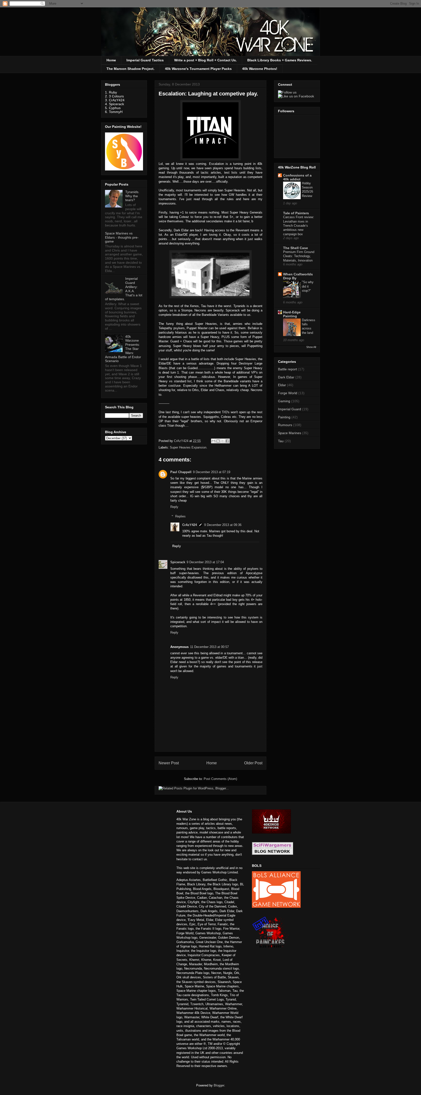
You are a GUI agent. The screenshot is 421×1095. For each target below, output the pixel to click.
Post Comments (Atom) (220, 779)
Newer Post (169, 763)
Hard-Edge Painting (292, 314)
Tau (281, 441)
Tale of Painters (296, 213)
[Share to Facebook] (227, 441)
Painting (284, 417)
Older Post (253, 763)
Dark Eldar (286, 377)
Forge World (287, 393)
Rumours (285, 425)
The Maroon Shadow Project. (130, 69)
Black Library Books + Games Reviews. (279, 60)
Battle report (287, 369)
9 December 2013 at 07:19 (211, 472)
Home (111, 60)
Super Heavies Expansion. (188, 447)
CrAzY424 (189, 525)
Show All (311, 347)
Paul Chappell (180, 472)
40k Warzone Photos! (259, 69)
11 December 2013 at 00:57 (209, 647)
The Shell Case (295, 248)
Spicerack (177, 562)
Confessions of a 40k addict (297, 177)
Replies (180, 516)
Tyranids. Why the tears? (132, 196)
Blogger (219, 1085)
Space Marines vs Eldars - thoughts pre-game (122, 237)
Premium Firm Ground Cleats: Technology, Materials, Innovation (298, 256)
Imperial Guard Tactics (145, 60)
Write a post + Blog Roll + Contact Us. (205, 60)
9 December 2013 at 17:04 (205, 562)
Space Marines (289, 433)
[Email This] (213, 441)
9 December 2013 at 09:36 (222, 525)
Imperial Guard (289, 409)
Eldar (282, 385)
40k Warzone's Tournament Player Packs (198, 69)
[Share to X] (222, 441)
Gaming (284, 401)
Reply (174, 507)
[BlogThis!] (218, 441)
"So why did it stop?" (308, 286)
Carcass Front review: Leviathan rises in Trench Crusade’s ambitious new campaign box (298, 225)
